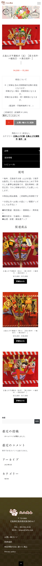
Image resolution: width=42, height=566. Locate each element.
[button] (36, 28)
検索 (3, 418)
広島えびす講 (19, 136)
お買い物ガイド (11, 537)
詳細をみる (20, 281)
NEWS (6, 479)
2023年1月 (8, 465)
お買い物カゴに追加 (25, 123)
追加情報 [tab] (8, 158)
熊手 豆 (22, 139)
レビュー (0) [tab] (9, 164)
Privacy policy (10, 552)
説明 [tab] (6, 151)
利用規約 (8, 542)
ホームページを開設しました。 (15, 436)
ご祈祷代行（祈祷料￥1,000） (16, 112)
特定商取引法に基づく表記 (15, 547)
